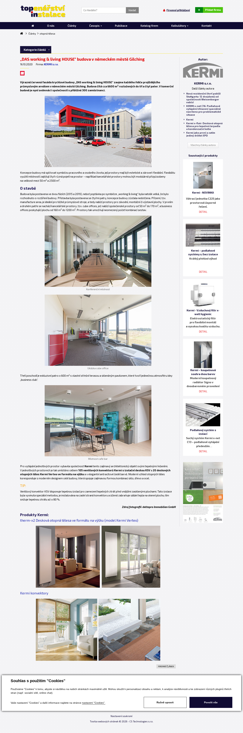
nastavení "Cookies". (93, 702)
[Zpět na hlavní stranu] (42, 11)
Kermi (189, 119)
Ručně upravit (165, 702)
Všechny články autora (203, 145)
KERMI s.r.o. (51, 64)
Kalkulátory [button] (179, 25)
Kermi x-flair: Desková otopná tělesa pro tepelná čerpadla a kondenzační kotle (204, 126)
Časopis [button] (94, 25)
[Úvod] (33, 25)
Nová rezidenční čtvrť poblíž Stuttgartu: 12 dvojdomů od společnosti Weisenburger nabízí (203, 98)
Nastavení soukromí (121, 716)
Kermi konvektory (34, 593)
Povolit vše (211, 702)
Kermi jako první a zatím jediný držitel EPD (200, 134)
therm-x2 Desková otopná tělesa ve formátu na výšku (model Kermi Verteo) (79, 520)
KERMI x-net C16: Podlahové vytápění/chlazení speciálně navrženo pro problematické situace (203, 110)
